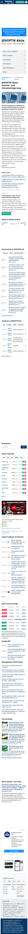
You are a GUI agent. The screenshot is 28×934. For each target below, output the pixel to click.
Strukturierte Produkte (14, 913)
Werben (14, 889)
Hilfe (13, 887)
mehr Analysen (6, 356)
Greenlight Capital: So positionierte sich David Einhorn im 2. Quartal (13, 701)
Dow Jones (15, 905)
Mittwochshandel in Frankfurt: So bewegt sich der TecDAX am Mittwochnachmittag (17, 309)
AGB (18, 893)
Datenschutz (20, 889)
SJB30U (24, 616)
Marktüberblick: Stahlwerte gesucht (17, 547)
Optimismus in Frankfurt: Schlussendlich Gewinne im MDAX (16, 302)
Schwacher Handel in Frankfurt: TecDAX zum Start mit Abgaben (16, 290)
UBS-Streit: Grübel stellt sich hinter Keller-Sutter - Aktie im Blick (13, 680)
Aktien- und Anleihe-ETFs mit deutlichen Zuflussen (18, 586)
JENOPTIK (4, 166)
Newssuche (6, 443)
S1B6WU (23, 626)
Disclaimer (20, 891)
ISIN (14, 43)
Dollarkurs (6, 911)
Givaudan (4, 472)
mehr (3, 496)
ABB (3, 493)
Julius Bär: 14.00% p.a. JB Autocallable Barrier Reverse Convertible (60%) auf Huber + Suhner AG (18, 580)
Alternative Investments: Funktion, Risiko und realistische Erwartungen (16, 657)
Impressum (20, 887)
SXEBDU (23, 629)
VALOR (4, 43)
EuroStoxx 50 (6, 905)
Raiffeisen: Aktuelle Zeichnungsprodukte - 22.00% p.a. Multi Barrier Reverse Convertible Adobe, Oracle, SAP (18, 565)
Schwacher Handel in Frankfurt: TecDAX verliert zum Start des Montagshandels (16, 266)
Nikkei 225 (14, 907)
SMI (4, 909)
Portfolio (12, 914)
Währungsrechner (8, 916)
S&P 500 (20, 907)
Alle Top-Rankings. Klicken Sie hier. (11, 758)
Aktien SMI (6, 904)
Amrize (4, 482)
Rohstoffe (6, 914)
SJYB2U (24, 610)
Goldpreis (9, 909)
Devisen (21, 909)
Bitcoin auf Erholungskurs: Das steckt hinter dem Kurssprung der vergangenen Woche (13, 691)
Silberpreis (20, 911)
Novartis (4, 479)
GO (24, 447)
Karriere (5, 889)
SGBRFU (23, 622)
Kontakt (5, 887)
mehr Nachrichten (7, 316)
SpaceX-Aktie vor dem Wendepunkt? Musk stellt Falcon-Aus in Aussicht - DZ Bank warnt (13, 685)
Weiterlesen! (6, 213)
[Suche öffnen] (26, 2)
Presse (5, 891)
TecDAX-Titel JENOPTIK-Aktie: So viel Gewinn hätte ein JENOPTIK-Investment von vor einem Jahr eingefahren (17, 275)
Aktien (15, 909)
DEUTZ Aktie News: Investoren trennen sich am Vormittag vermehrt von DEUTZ (13, 671)
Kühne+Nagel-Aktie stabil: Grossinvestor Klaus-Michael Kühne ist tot (13, 697)
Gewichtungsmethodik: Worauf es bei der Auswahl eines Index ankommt (16, 651)
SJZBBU (24, 613)
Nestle (3, 475)
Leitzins (22, 916)
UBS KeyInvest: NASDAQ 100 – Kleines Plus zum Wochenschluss (18, 557)
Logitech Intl (5, 465)
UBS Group (5, 461)
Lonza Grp (5, 485)
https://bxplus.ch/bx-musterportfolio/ (11, 528)
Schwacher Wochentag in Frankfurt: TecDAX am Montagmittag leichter (16, 258)
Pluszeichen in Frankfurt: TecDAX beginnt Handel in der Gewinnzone (17, 284)
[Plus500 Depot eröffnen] (9, 3)
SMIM (18, 904)
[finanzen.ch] (9, 1)
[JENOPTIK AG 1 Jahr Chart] (22, 224)
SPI (11, 904)
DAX (22, 904)
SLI (14, 904)
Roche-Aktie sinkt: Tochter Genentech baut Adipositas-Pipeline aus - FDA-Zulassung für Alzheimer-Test (13, 711)
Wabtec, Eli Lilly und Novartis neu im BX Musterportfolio (18, 591)
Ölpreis (17, 916)
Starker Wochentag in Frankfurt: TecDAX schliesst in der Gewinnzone (17, 296)
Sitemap (5, 893)
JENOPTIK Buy (10, 329)
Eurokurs (13, 911)
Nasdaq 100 (6, 907)
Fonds (4, 913)
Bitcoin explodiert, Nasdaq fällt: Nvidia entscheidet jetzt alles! (18, 542)
